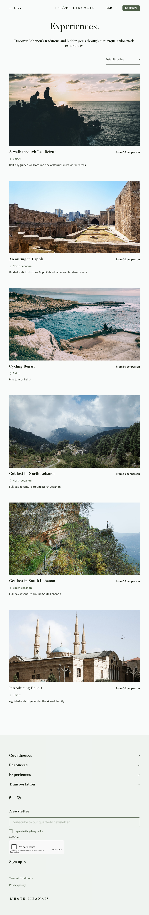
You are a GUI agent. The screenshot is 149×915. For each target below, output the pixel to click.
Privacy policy (17, 885)
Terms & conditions (21, 878)
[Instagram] (19, 798)
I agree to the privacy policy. (29, 831)
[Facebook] (10, 798)
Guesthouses (20, 756)
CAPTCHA (14, 837)
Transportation (22, 785)
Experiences (20, 775)
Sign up (15, 862)
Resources (18, 765)
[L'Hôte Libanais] (74, 8)
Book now (131, 8)
